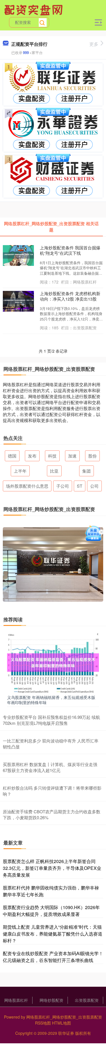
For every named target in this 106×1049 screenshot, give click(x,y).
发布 (32, 456)
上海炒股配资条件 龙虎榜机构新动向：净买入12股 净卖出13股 (70, 296)
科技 (52, 456)
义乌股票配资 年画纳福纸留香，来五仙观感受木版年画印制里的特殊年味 (51, 699)
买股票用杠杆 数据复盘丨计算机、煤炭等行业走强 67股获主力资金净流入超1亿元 (50, 767)
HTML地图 (61, 1023)
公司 (94, 486)
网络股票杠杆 (16, 1000)
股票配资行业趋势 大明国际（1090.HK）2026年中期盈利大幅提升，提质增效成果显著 (51, 910)
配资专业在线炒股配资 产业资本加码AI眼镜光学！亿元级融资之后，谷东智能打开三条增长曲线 (53, 956)
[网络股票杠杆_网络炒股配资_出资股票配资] (34, 9)
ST (79, 486)
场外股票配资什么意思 (27, 486)
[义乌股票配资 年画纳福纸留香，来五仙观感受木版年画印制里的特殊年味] (53, 662)
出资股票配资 (87, 1000)
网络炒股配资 (51, 1000)
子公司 (62, 486)
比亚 (54, 471)
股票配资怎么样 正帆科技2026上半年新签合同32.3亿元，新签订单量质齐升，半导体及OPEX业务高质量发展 (52, 868)
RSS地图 (43, 1023)
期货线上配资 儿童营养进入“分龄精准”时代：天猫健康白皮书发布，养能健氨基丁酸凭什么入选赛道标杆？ (52, 934)
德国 (12, 456)
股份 (92, 456)
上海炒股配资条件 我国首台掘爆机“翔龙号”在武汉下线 (70, 250)
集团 (86, 471)
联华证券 (66, 1033)
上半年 (20, 471)
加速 (72, 456)
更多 (93, 44)
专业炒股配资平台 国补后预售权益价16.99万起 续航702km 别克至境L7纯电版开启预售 (51, 720)
